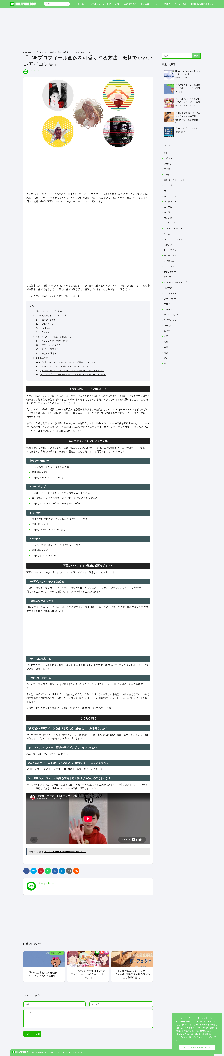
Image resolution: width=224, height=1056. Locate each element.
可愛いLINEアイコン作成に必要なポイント (54, 336)
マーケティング (171, 314)
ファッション (170, 293)
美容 (166, 352)
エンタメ (168, 185)
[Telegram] (62, 871)
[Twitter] (33, 871)
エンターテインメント (174, 179)
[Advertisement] (112, 30)
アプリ (167, 169)
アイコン (168, 158)
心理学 (167, 330)
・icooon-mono (47, 319)
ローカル (168, 325)
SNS (165, 153)
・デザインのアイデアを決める (53, 341)
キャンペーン (170, 223)
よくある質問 (42, 357)
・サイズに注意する (49, 349)
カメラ (167, 212)
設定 (166, 357)
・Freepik (44, 332)
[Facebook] (26, 871)
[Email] (69, 871)
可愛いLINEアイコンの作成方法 (49, 311)
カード (167, 190)
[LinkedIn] (55, 871)
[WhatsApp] (48, 871)
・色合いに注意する (49, 353)
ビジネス (168, 287)
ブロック (168, 309)
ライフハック (170, 320)
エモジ (167, 174)
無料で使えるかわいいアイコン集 (50, 315)
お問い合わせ (180, 3)
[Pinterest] (41, 871)
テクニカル (169, 260)
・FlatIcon (45, 327)
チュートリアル (171, 255)
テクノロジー (170, 271)
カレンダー (169, 217)
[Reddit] (76, 871)
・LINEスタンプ (47, 323)
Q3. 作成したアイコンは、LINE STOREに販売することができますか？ (72, 370)
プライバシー (170, 298)
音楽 (166, 363)
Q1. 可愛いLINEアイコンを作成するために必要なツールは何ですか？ (70, 362)
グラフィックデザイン (174, 228)
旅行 (166, 347)
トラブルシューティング (99, 3)
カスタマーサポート (173, 196)
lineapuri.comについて (72, 1052)
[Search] (67, 4)
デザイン (168, 277)
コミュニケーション (150, 3)
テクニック (169, 266)
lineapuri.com (36, 70)
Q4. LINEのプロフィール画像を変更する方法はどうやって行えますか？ (73, 374)
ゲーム (167, 233)
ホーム (81, 3)
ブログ (167, 3)
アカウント (169, 163)
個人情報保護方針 (39, 1052)
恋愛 (117, 3)
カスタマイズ (130, 3)
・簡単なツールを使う (50, 345)
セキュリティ (170, 250)
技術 (166, 341)
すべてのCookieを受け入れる (197, 1047)
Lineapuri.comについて (202, 3)
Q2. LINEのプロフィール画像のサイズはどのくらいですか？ (67, 366)
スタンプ (168, 244)
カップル (168, 206)
